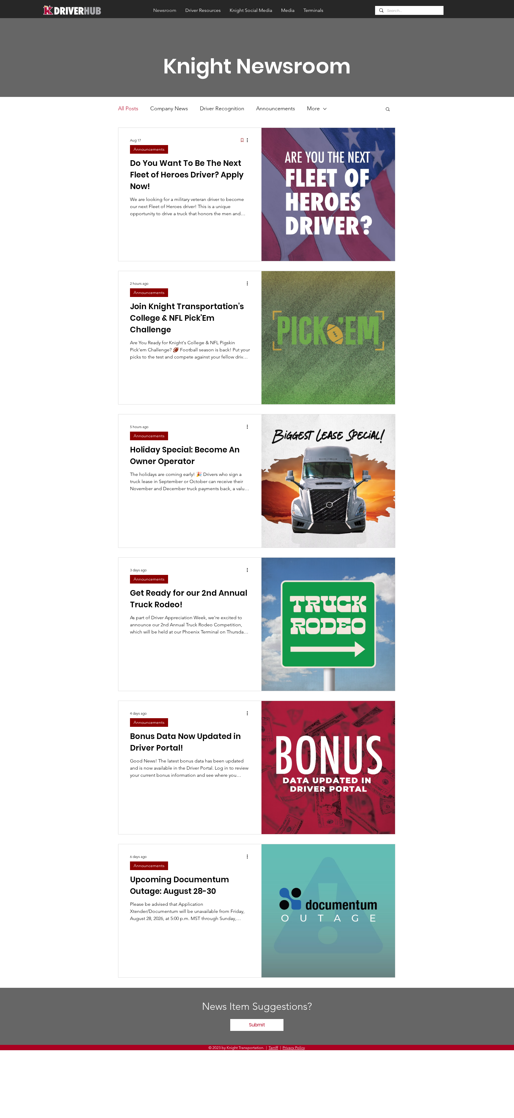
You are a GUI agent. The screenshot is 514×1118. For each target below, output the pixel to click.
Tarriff (273, 1047)
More (313, 108)
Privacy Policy (294, 1047)
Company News (169, 108)
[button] (388, 109)
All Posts (128, 108)
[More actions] (249, 140)
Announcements (275, 108)
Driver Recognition (222, 108)
